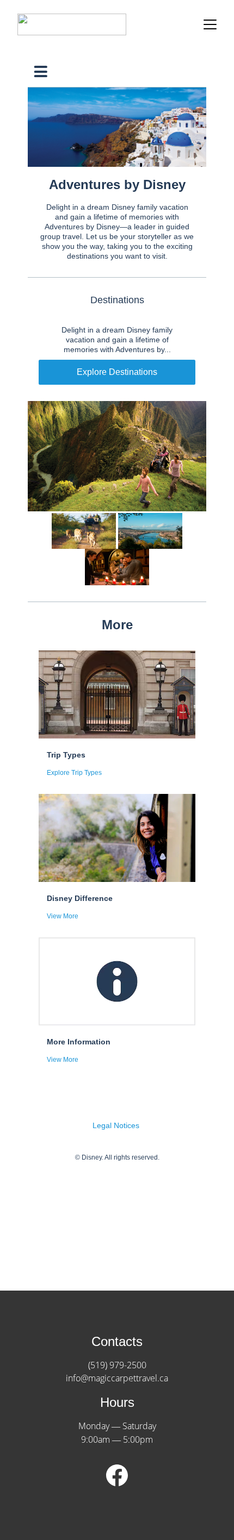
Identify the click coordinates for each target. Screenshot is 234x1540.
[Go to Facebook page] (117, 1475)
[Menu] (210, 24)
